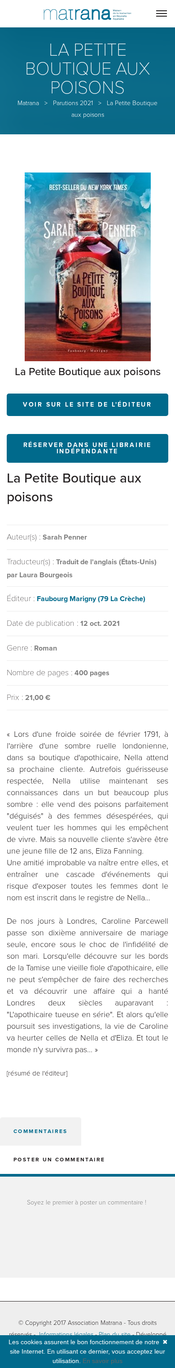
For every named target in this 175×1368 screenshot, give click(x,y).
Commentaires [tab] (40, 1131)
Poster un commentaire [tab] (59, 1159)
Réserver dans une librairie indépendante (87, 448)
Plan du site (115, 1334)
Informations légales (66, 1334)
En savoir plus (102, 1360)
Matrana (28, 103)
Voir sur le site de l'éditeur (87, 404)
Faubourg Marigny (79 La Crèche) (91, 598)
